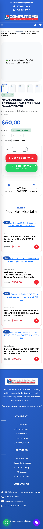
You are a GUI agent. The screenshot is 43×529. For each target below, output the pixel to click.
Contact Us (22, 438)
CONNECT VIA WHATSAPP (23, 167)
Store (4, 32)
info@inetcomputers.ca (23, 2)
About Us (22, 424)
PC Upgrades (22, 472)
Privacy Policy (22, 442)
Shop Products (22, 429)
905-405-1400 (23, 6)
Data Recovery (22, 467)
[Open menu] (2, 25)
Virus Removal (22, 458)
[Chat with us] (36, 522)
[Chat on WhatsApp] (6, 522)
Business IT (22, 433)
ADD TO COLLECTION (23, 158)
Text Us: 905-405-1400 (15, 505)
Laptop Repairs (22, 476)
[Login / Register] (35, 25)
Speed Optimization (22, 463)
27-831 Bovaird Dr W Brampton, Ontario (22, 492)
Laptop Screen (17, 32)
